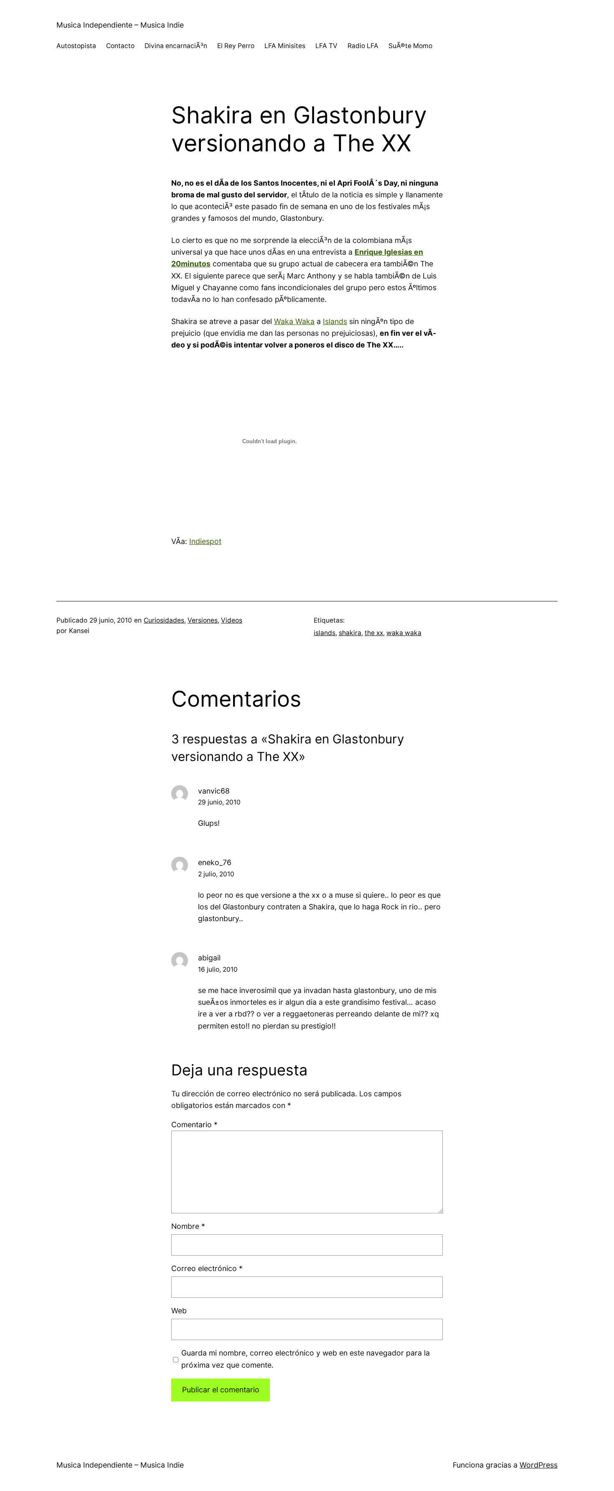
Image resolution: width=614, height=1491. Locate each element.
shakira (350, 633)
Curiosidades (164, 620)
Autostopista (76, 46)
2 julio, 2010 (216, 874)
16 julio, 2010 (218, 969)
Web (179, 1310)
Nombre (188, 1226)
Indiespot (205, 541)
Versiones (203, 620)
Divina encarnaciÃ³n (176, 46)
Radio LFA (363, 46)
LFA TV (326, 46)
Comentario (194, 1124)
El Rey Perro (235, 46)
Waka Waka (294, 321)
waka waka (403, 633)
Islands (335, 321)
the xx (374, 633)
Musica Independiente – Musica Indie (120, 24)
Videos (231, 620)
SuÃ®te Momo (410, 46)
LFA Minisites (284, 46)
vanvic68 (214, 790)
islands (324, 633)
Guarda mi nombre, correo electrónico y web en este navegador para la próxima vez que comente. (305, 1358)
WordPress (539, 1464)
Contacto (120, 46)
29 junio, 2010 (219, 802)
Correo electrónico (207, 1268)
